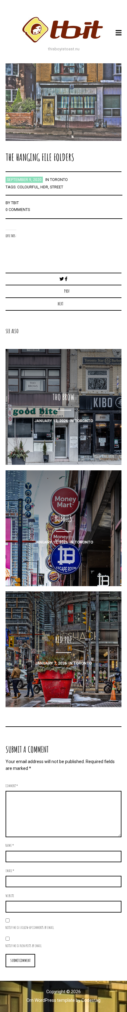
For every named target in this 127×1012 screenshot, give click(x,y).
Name (10, 845)
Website (10, 895)
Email (10, 870)
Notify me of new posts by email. (24, 945)
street (56, 187)
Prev (67, 291)
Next (60, 303)
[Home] (63, 30)
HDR (44, 187)
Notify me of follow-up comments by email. (30, 927)
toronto (59, 180)
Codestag (90, 1000)
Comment (12, 785)
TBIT (15, 203)
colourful (28, 187)
